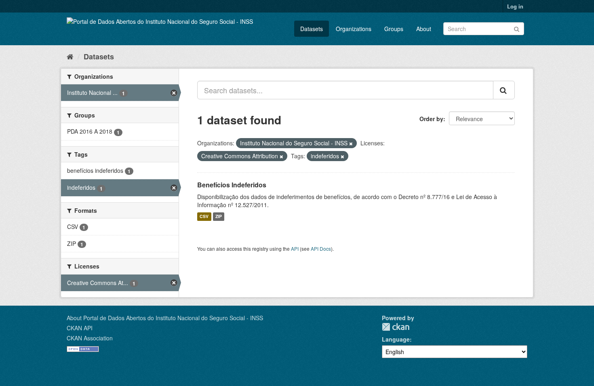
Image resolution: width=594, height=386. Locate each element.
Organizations (353, 29)
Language (396, 339)
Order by (431, 119)
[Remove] (351, 143)
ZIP (218, 217)
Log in (515, 6)
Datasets (311, 29)
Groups (393, 29)
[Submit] (516, 28)
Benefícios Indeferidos (231, 184)
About (423, 29)
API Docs (321, 248)
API (295, 248)
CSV (204, 217)
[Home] (70, 56)
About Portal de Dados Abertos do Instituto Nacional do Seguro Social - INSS (165, 318)
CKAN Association (90, 338)
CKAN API (80, 328)
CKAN (395, 327)
